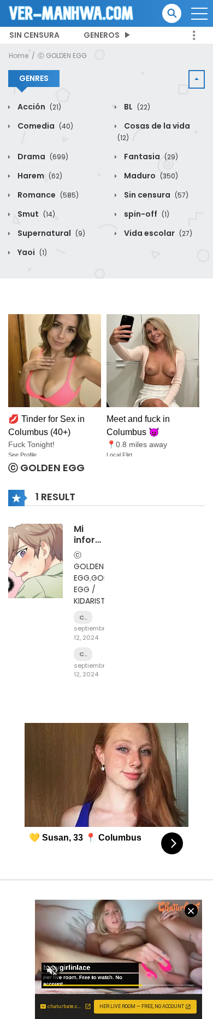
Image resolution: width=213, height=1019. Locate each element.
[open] (199, 14)
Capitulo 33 (83, 617)
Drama (42, 156)
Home (18, 55)
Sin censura (34, 35)
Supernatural (50, 233)
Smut (35, 214)
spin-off (145, 214)
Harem (39, 175)
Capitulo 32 (83, 654)
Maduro (150, 175)
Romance (47, 194)
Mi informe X (91, 539)
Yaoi (31, 252)
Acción (38, 106)
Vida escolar (157, 233)
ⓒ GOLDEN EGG (62, 55)
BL (136, 106)
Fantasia (150, 156)
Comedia (44, 125)
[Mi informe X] (35, 560)
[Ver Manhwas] (71, 12)
